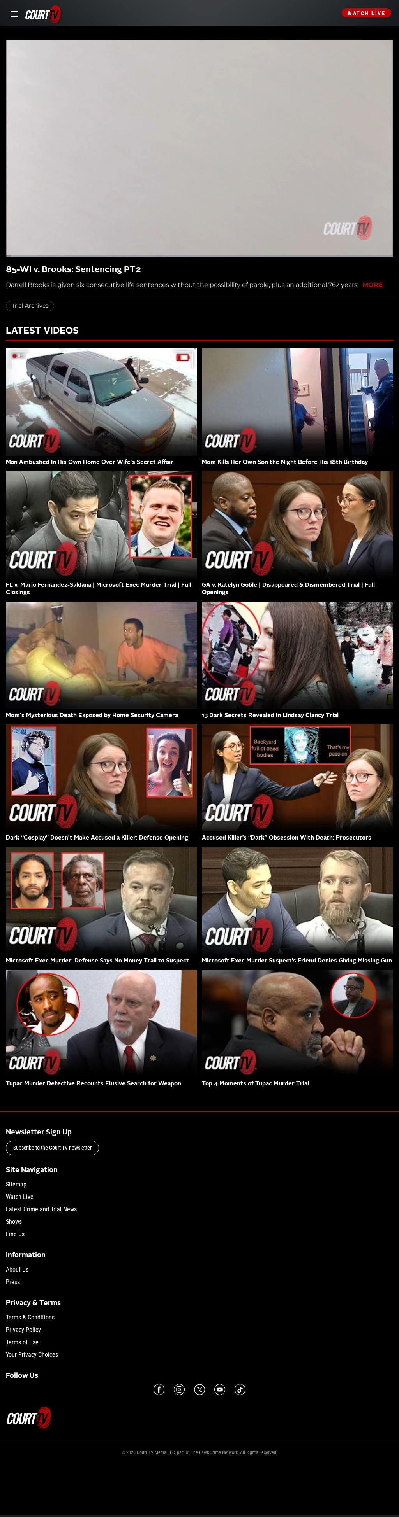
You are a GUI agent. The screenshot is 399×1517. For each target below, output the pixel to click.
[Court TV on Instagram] (179, 1389)
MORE (372, 285)
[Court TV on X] (199, 1389)
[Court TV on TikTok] (240, 1389)
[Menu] (13, 13)
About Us (17, 1269)
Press (13, 1282)
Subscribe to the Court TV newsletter (52, 1147)
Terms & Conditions (30, 1317)
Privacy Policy (23, 1329)
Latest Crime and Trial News (41, 1209)
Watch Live (366, 13)
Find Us (15, 1234)
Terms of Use (22, 1342)
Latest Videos (42, 331)
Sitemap (16, 1184)
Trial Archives (30, 306)
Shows (14, 1221)
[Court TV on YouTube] (219, 1389)
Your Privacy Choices (32, 1354)
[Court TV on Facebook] (159, 1389)
